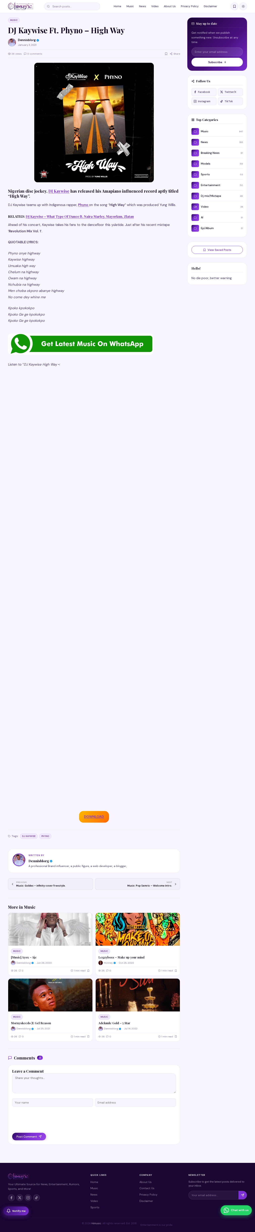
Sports (94, 1207)
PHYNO (45, 836)
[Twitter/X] (19, 1197)
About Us (170, 6)
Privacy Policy (190, 6)
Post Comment (27, 1136)
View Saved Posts (219, 250)
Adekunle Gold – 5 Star (114, 1023)
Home (117, 6)
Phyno (83, 205)
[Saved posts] (234, 6)
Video (155, 6)
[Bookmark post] (166, 53)
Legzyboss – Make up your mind (121, 957)
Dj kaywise (28, 836)
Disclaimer (210, 6)
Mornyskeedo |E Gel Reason (31, 1023)
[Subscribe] (242, 1195)
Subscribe (215, 62)
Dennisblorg (38, 860)
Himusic (96, 1223)
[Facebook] (11, 1197)
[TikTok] (36, 1197)
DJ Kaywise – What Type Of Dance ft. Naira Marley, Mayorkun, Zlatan (80, 216)
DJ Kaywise (58, 191)
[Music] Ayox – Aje (24, 957)
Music (130, 6)
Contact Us (146, 1188)
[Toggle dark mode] (243, 6)
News (142, 6)
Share (177, 53)
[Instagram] (28, 1197)
